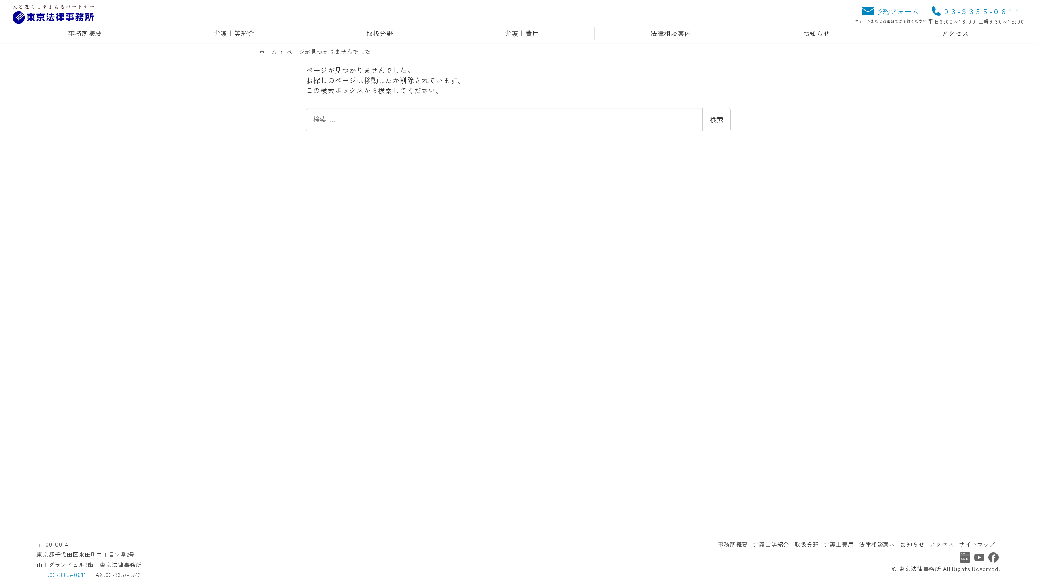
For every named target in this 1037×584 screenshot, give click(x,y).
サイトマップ (977, 544)
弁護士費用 (839, 544)
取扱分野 (806, 544)
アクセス (942, 544)
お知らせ (912, 544)
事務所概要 (733, 544)
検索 (716, 119)
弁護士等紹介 (771, 544)
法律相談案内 (877, 544)
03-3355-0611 (67, 575)
